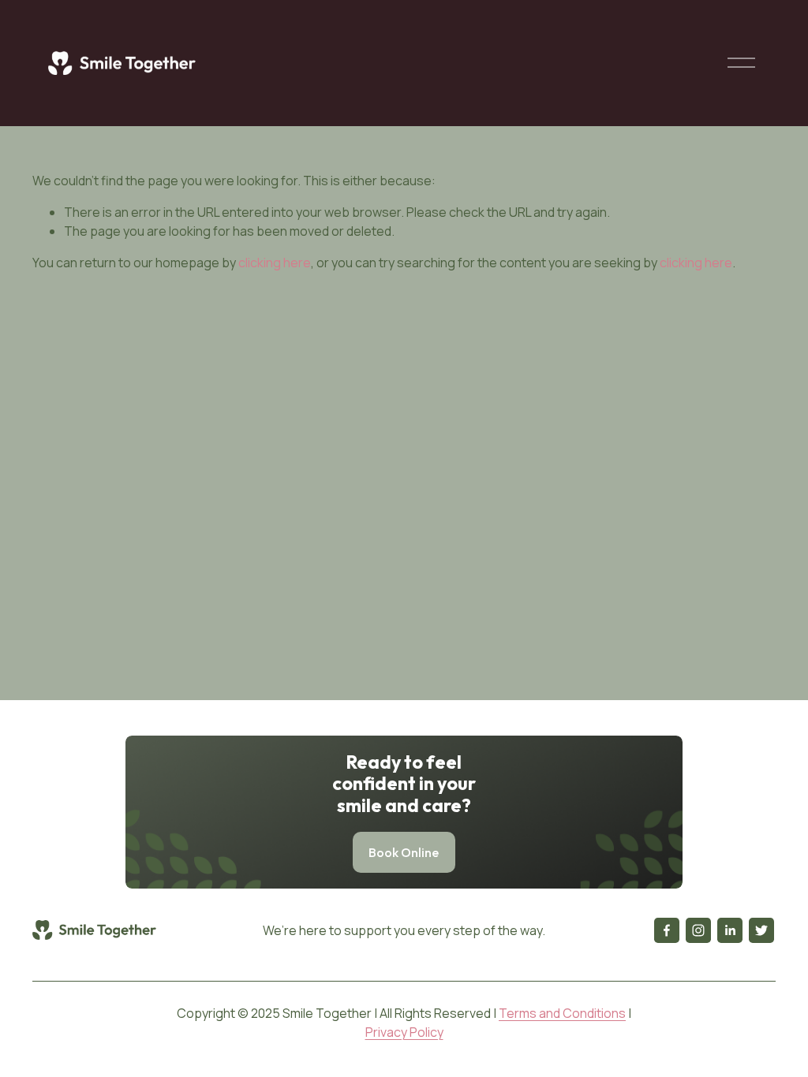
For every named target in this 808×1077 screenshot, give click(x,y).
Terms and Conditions (562, 1013)
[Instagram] (698, 930)
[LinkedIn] (730, 930)
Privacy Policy (404, 1032)
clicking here (274, 262)
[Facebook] (666, 930)
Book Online (403, 852)
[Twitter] (761, 930)
